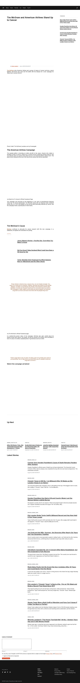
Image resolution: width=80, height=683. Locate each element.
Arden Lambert (15, 66)
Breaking (45, 442)
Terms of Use (58, 653)
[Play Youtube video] (30, 379)
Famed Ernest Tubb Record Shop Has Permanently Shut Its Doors (69, 446)
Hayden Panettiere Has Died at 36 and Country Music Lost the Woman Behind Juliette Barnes (69, 28)
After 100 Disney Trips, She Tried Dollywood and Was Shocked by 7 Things (15, 446)
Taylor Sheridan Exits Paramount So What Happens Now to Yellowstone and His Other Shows (34, 260)
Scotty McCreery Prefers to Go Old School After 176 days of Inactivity (33, 446)
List (16, 442)
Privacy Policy (49, 653)
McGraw (9, 229)
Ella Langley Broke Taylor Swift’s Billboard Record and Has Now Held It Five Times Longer (68, 21)
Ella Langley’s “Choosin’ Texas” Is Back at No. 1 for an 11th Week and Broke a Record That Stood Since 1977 (52, 585)
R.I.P (35, 459)
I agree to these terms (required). (11, 656)
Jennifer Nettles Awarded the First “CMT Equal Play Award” (50, 446)
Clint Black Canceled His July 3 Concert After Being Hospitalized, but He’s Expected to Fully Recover (52, 550)
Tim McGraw (10, 70)
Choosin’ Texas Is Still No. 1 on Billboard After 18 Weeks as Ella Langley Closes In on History (68, 40)
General (8, 442)
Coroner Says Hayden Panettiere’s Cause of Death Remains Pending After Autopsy (68, 34)
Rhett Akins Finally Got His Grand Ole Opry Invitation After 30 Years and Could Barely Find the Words (52, 568)
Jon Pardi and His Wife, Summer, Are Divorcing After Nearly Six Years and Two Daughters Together (53, 533)
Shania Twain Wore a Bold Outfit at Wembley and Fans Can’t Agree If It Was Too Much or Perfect (52, 603)
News (33, 459)
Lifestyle (13, 442)
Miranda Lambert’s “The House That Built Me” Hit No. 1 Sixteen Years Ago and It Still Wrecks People (53, 620)
